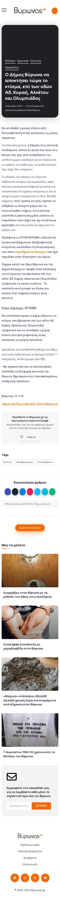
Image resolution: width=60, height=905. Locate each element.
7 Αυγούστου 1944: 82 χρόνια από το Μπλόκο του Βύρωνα (29, 754)
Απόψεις (10, 60)
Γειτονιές (7, 462)
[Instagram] (25, 878)
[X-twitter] (35, 878)
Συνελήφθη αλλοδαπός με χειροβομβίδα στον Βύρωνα (23, 646)
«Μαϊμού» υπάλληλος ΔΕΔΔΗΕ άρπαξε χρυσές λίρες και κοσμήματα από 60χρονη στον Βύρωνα (29, 700)
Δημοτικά (23, 60)
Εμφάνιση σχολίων (30, 527)
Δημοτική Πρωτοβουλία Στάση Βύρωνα (22, 110)
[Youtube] (45, 878)
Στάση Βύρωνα (45, 462)
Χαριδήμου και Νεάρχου (31, 252)
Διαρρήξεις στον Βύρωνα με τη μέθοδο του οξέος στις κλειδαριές (27, 595)
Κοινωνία (35, 60)
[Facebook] (14, 878)
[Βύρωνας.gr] (30, 10)
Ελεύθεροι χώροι (25, 462)
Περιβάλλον (12, 67)
